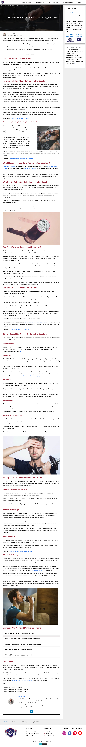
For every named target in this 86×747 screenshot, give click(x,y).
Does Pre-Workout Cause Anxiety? (19, 329)
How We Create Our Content (32, 733)
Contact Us (48, 731)
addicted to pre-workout (38, 570)
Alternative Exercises (67, 2)
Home (2, 5)
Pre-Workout (5, 5)
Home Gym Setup (26, 2)
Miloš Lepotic (15, 33)
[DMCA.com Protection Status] (43, 744)
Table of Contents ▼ (31, 54)
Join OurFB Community (70, 35)
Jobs (27, 737)
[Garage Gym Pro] (3, 2)
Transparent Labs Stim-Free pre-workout (21, 680)
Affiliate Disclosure (50, 735)
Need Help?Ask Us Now (79, 35)
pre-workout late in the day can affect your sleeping (26, 376)
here (75, 63)
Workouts (78, 2)
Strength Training (53, 2)
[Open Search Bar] (84, 2)
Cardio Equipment (40, 2)
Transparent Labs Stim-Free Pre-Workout (35, 322)
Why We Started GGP (31, 731)
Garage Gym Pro (71, 12)
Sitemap (47, 737)
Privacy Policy (49, 733)
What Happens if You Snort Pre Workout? (21, 158)
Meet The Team (29, 735)
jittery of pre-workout (30, 168)
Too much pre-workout (9, 166)
